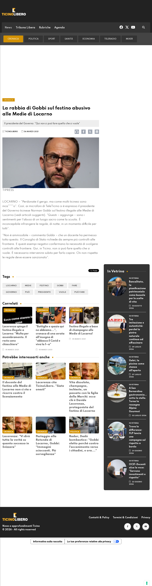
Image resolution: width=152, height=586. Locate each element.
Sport (51, 39)
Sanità (69, 39)
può (27, 292)
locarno (11, 286)
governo (11, 292)
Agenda (59, 27)
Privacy (145, 517)
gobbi (60, 286)
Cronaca (13, 39)
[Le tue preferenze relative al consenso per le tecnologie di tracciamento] (147, 583)
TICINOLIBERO (11, 132)
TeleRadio (110, 39)
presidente (44, 292)
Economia (89, 39)
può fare (79, 292)
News (8, 27)
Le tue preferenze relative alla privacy (89, 541)
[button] (127, 526)
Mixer (129, 39)
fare (74, 286)
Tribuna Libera (25, 27)
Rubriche (44, 27)
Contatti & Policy (99, 517)
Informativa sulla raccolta (47, 541)
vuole (62, 292)
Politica (33, 39)
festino (44, 286)
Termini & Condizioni (125, 517)
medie (28, 286)
